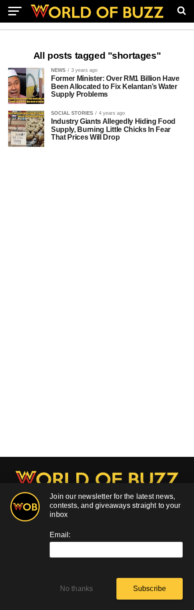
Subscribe (149, 588)
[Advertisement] (97, 306)
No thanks (76, 588)
